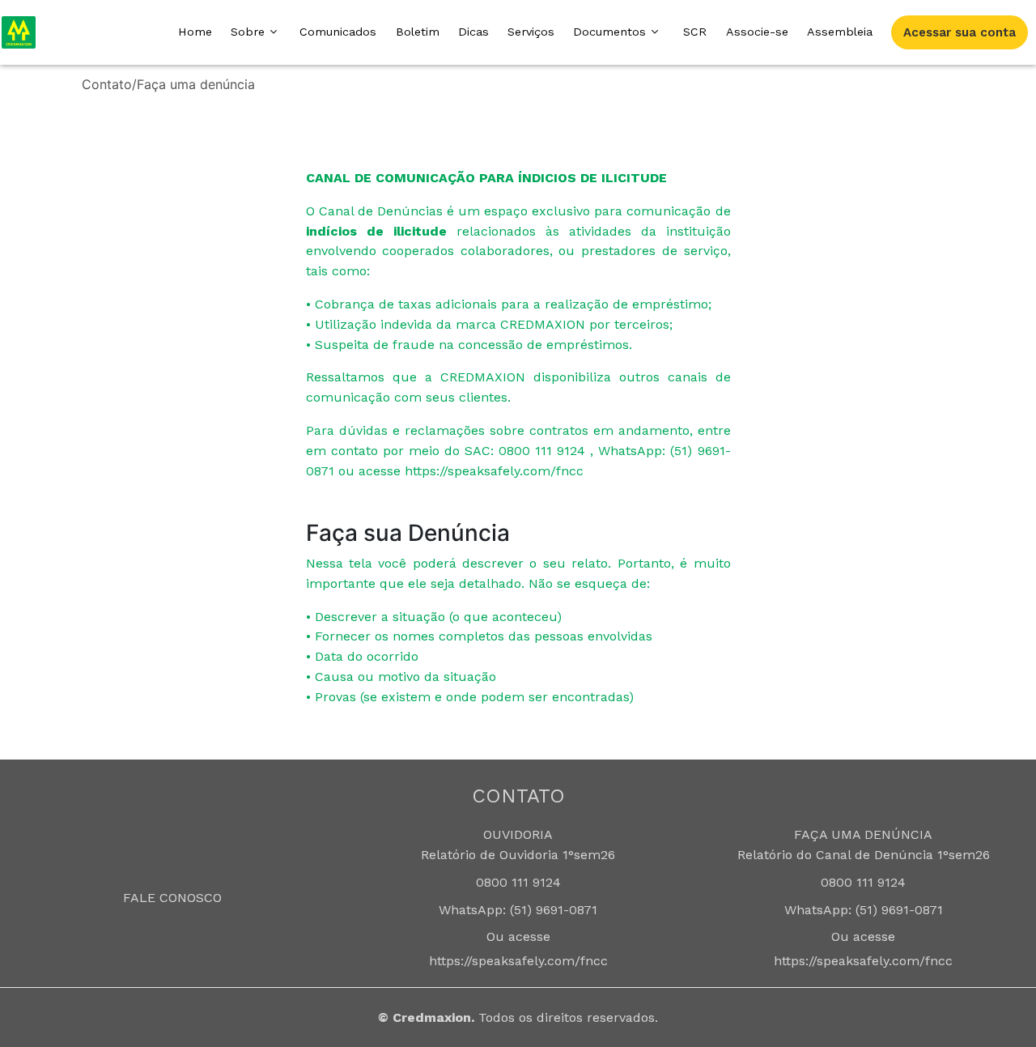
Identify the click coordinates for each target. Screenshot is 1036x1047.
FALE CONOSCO (172, 897)
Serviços (530, 31)
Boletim (417, 31)
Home (195, 31)
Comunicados (337, 31)
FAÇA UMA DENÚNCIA (863, 834)
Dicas (473, 31)
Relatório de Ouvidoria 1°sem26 (518, 854)
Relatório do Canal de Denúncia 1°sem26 (863, 854)
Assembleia (840, 31)
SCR (695, 31)
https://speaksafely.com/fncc (518, 960)
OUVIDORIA (518, 834)
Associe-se (757, 31)
